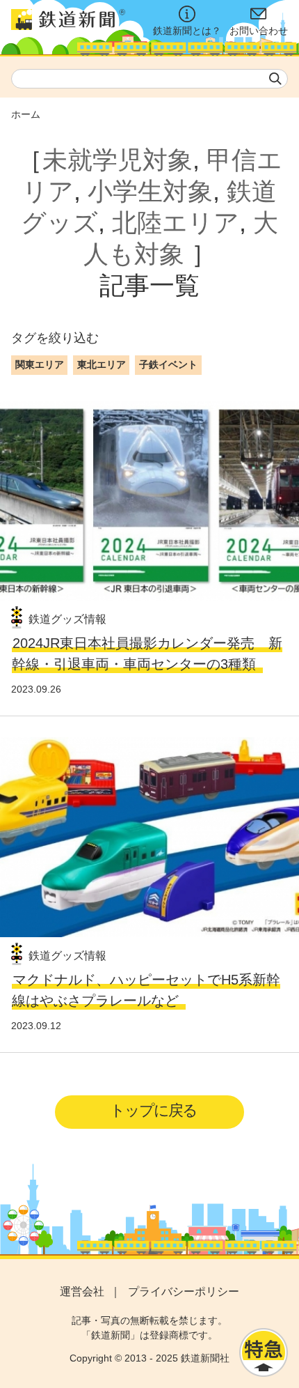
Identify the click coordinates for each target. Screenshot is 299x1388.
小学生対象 (150, 191)
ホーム (25, 114)
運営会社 (82, 1291)
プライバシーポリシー (183, 1291)
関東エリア (39, 364)
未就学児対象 (117, 160)
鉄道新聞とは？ (187, 30)
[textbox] (149, 78)
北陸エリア (175, 222)
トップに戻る (153, 1110)
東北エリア (101, 364)
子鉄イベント (168, 364)
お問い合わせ (258, 30)
